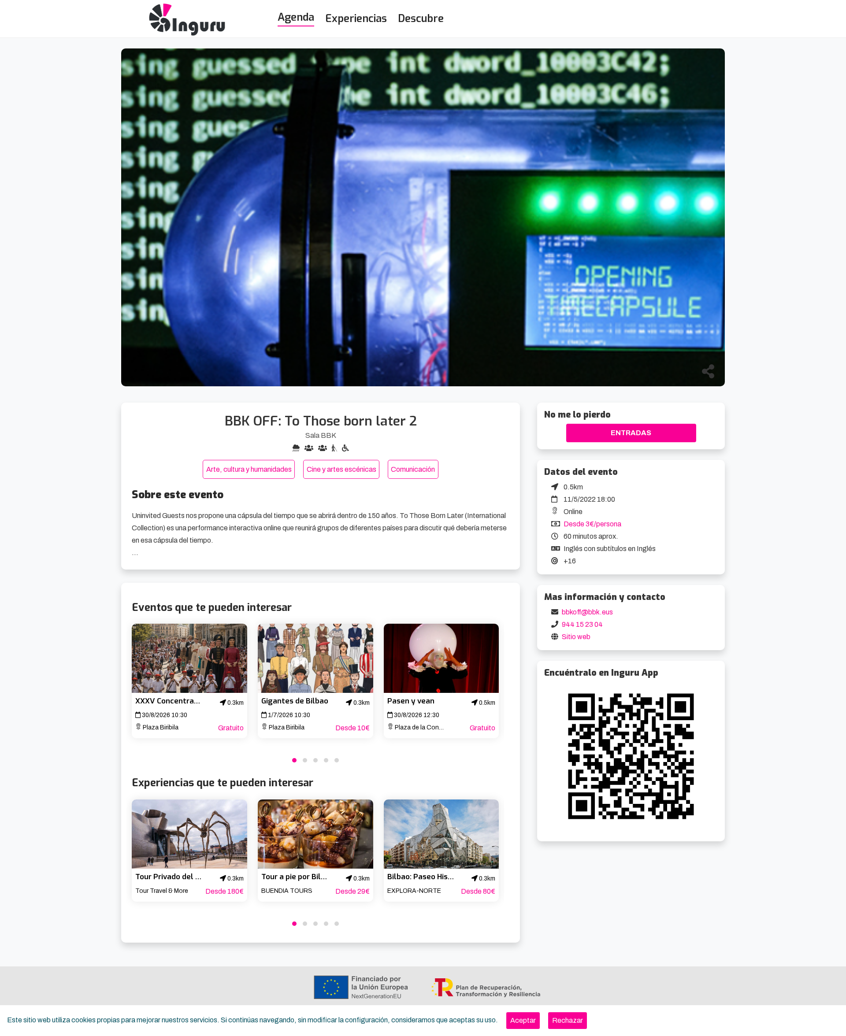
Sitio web (576, 636)
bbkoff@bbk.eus (587, 612)
